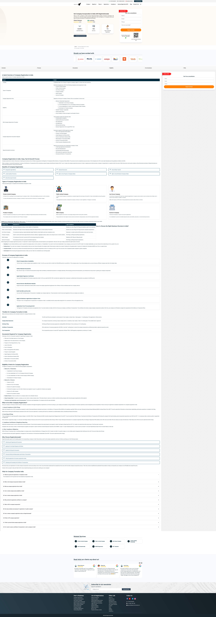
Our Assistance (148, 67)
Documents (75, 67)
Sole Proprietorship (77, 605)
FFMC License (94, 604)
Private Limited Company (79, 599)
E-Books (110, 605)
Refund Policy (111, 600)
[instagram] (135, 599)
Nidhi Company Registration (79, 603)
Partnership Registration (78, 608)
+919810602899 (113, 1)
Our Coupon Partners (113, 604)
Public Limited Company (78, 604)
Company (88, 4)
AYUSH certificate (94, 605)
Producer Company (77, 607)
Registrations (106, 4)
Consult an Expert (139, 1)
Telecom (100, 4)
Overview (4, 67)
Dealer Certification (95, 597)
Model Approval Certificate (96, 601)
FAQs (185, 67)
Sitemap (110, 609)
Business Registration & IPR (123, 4)
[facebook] (127, 599)
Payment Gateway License (96, 609)
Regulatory (94, 4)
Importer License (94, 599)
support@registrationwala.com (134, 605)
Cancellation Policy (112, 601)
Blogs (131, 4)
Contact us (111, 611)
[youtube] (129, 599)
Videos (110, 608)
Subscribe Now (126, 589)
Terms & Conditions (113, 603)
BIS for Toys (93, 608)
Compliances (113, 4)
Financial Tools (136, 4)
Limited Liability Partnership (79, 601)
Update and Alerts (130, 1)
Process (39, 67)
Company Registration (78, 597)
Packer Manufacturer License (97, 600)
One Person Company (78, 600)
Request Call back (130, 30)
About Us (110, 597)
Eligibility (111, 67)
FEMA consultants (95, 607)
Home (76, 46)
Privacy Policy (111, 599)
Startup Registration (78, 609)
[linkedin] (133, 599)
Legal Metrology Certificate (96, 603)
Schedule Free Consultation (81, 35)
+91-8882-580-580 (121, 1)
